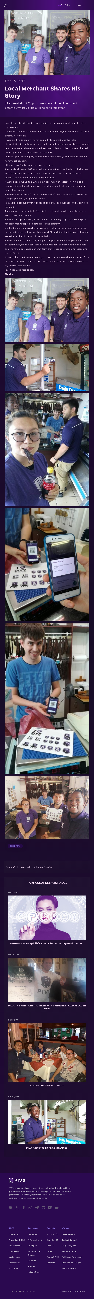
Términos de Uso (69, 1251)
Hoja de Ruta (34, 1272)
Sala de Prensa (68, 1234)
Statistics (32, 1261)
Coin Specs (32, 1246)
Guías (49, 1251)
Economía (13, 1268)
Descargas (32, 1234)
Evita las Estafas (69, 1268)
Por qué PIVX (53, 1257)
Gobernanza (14, 1263)
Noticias (31, 1266)
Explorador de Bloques (34, 1253)
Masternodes (14, 1257)
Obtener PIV (14, 1234)
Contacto (51, 1263)
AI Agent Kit (33, 1240)
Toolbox (50, 1234)
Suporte (50, 1240)
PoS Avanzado (15, 1246)
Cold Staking (14, 1251)
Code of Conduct (69, 1240)
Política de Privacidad (72, 1257)
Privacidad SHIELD (17, 1240)
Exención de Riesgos (71, 1263)
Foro (49, 1246)
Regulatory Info (69, 1246)
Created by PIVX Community (72, 1291)
